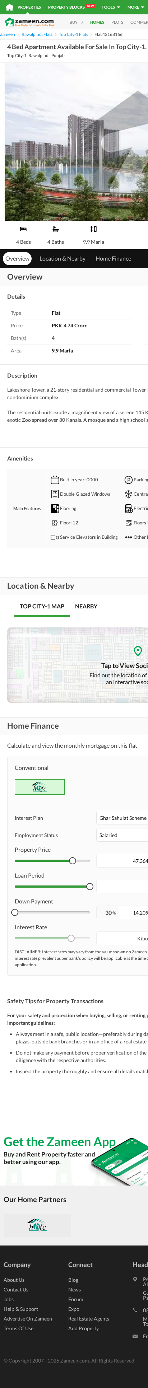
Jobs (9, 1299)
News (74, 1289)
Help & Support (21, 1309)
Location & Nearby (62, 258)
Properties (29, 7)
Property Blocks (71, 6)
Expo (73, 1309)
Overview (17, 258)
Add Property (83, 1328)
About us (14, 1280)
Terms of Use (18, 1328)
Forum (75, 1299)
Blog (73, 1280)
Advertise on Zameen (28, 1318)
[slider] (72, 860)
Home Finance (113, 258)
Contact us (16, 1289)
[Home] (9, 7)
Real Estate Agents (88, 1318)
